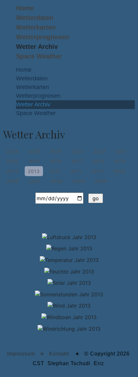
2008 (12, 181)
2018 (56, 161)
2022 (100, 151)
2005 (79, 181)
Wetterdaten (34, 17)
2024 (56, 151)
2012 (55, 171)
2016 (98, 161)
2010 (97, 171)
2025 (34, 151)
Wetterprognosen (42, 36)
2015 (120, 161)
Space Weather (39, 56)
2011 (76, 171)
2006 (56, 181)
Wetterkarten (36, 27)
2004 (101, 181)
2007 (35, 181)
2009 (119, 171)
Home (25, 8)
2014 (12, 171)
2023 (78, 151)
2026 (12, 151)
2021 (121, 151)
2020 (12, 161)
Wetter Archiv (37, 46)
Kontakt (59, 353)
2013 (34, 171)
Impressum (21, 353)
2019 (34, 161)
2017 (77, 161)
